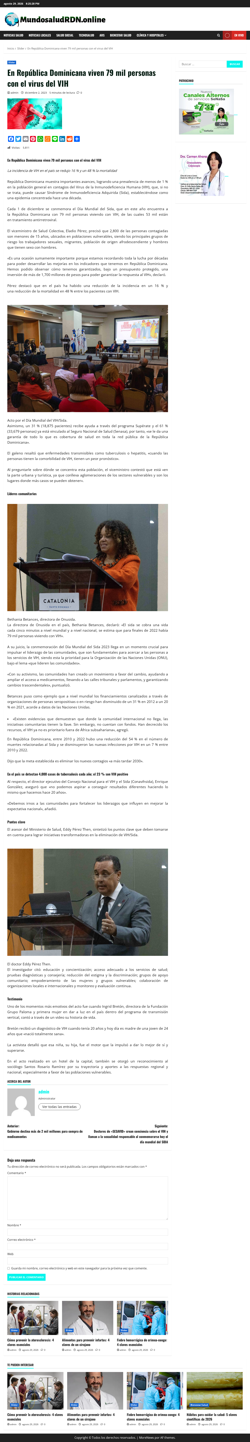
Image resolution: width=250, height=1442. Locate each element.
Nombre (14, 1225)
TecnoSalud (86, 35)
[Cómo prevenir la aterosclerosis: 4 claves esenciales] (32, 1318)
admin (14, 92)
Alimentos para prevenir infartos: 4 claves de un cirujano (85, 1342)
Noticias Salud (13, 35)
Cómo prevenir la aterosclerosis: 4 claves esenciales (30, 1342)
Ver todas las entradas (59, 1106)
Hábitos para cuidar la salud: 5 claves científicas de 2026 (212, 1416)
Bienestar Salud (120, 35)
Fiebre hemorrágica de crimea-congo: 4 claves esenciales (142, 1342)
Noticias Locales (40, 35)
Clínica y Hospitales (150, 35)
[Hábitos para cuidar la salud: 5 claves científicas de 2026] (215, 1390)
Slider (11, 62)
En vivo (239, 35)
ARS (102, 35)
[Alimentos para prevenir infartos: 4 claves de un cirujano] (87, 1318)
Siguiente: (128, 1134)
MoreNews (146, 1438)
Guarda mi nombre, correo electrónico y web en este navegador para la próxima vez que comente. (79, 1268)
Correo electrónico (21, 1240)
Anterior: (45, 1131)
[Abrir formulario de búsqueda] (218, 35)
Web (10, 1254)
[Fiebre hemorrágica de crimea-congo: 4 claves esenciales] (142, 1318)
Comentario (16, 1173)
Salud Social (64, 35)
